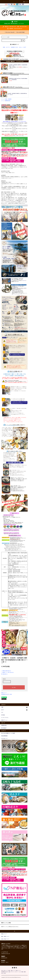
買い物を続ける (4, 674)
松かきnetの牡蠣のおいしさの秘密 (8, 733)
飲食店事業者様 (4, 735)
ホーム (2, 99)
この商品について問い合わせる (7, 672)
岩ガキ (16, 47)
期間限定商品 (7, 100)
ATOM (5, 973)
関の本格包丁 (4, 728)
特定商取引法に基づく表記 (6, 694)
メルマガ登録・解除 (22, 971)
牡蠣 (4, 47)
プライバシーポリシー (14, 971)
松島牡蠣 (13, 47)
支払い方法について (4, 970)
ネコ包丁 (24, 47)
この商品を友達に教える (6, 670)
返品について (4, 692)
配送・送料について (12, 970)
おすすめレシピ (4, 738)
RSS (2, 973)
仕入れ (20, 47)
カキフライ (8, 47)
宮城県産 (9, 99)
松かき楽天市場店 (21, 32)
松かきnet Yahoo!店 (10, 32)
